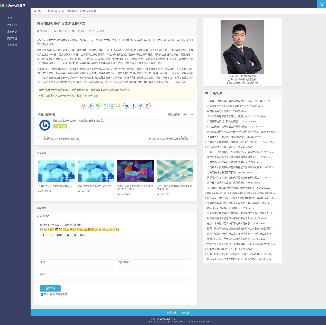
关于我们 (185, 312)
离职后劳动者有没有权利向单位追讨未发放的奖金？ (234, 177)
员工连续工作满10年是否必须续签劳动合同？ (231, 187)
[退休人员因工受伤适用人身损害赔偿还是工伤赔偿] (135, 181)
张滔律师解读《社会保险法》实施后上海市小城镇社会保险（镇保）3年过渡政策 (249, 203)
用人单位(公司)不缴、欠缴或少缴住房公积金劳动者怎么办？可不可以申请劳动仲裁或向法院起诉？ (259, 198)
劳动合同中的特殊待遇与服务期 (94, 186)
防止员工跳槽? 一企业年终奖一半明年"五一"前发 (232, 131)
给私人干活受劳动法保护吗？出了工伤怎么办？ (232, 259)
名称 (43, 262)
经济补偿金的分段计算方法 (221, 147)
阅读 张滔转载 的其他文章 (60, 126)
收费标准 (171, 312)
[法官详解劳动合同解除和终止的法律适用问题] (175, 181)
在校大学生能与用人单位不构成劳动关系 (228, 223)
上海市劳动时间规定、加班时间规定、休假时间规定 (234, 152)
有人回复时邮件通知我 (55, 294)
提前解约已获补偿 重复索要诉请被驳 (168, 138)
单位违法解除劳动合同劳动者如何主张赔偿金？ (232, 157)
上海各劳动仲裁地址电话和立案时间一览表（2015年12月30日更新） (243, 101)
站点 (42, 273)
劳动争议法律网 (15, 7)
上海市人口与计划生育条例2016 (55, 186)
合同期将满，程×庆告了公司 (222, 249)
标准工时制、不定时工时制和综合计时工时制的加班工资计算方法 (241, 254)
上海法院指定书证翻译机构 (221, 172)
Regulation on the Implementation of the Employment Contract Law (243, 192)
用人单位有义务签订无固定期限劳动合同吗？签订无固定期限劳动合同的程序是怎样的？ (253, 233)
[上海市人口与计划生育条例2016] (56, 181)
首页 (9, 18)
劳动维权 (12, 24)
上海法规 (12, 45)
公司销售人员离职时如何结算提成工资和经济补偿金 (234, 167)
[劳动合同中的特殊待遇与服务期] (96, 181)
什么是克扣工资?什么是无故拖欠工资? (227, 106)
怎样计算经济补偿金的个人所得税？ (226, 182)
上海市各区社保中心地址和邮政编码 (226, 162)
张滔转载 (45, 31)
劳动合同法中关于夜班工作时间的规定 (227, 126)
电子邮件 (124, 262)
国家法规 (12, 38)
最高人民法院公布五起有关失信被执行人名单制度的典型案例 (239, 228)
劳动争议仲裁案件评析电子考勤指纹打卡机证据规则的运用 (238, 243)
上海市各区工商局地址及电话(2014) (226, 136)
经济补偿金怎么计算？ (219, 111)
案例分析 (12, 31)
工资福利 (52, 11)
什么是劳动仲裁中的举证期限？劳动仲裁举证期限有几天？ (238, 213)
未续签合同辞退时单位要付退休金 (61, 138)
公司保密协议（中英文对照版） (223, 121)
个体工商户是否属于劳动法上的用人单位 (228, 116)
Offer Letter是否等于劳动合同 (223, 208)
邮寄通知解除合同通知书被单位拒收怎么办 (229, 218)
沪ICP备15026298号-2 (163, 318)
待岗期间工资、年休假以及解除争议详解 (228, 238)
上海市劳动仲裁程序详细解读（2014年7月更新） (233, 141)
